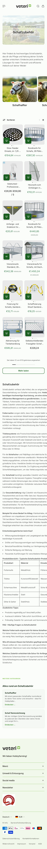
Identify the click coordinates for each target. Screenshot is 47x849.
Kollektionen (15, 27)
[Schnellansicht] (7, 256)
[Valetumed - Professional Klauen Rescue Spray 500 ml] (13, 171)
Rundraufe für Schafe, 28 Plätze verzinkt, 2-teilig (34, 150)
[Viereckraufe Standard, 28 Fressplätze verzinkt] (13, 250)
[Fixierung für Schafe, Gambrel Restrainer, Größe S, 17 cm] (13, 290)
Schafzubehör (31, 27)
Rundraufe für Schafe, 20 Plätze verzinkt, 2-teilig (34, 225)
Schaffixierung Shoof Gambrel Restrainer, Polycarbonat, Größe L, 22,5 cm (34, 305)
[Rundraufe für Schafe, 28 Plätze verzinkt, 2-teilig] (34, 134)
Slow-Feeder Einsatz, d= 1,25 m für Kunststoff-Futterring (13, 150)
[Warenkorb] (42, 6)
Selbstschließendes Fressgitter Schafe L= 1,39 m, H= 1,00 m (34, 342)
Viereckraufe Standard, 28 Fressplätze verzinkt (13, 265)
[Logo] (23, 6)
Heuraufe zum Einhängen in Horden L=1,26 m (34, 186)
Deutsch (6, 817)
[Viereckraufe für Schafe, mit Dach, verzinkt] (34, 250)
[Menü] (4, 6)
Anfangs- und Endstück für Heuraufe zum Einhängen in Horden (12, 225)
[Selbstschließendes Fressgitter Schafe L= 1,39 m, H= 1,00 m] (34, 327)
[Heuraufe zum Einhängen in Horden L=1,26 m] (34, 171)
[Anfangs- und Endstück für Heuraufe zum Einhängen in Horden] (13, 210)
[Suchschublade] (37, 6)
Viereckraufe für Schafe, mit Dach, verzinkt (34, 265)
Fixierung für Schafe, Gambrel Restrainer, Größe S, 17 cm (13, 305)
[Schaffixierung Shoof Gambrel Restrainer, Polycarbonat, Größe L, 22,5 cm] (34, 290)
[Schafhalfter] (20, 92)
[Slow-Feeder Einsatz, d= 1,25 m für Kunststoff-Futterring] (13, 134)
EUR (20, 817)
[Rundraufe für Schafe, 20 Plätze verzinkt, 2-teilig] (34, 210)
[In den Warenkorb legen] (7, 141)
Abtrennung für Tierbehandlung (13, 342)
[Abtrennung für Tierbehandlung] (13, 327)
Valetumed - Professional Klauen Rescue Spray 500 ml (12, 185)
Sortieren (11, 120)
